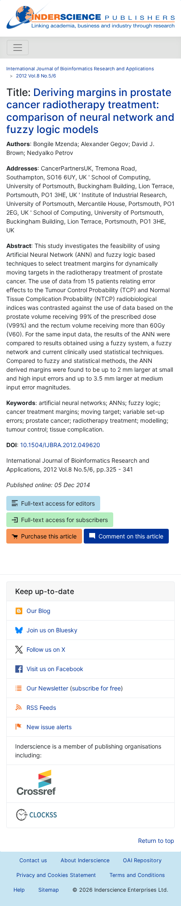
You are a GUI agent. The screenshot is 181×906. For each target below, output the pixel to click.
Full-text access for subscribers (64, 519)
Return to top (156, 840)
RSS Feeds (41, 707)
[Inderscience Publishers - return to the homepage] (90, 15)
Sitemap (48, 890)
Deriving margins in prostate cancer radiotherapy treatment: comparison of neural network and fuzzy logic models (90, 111)
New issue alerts (49, 726)
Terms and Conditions (137, 875)
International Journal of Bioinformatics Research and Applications (80, 69)
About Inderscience (85, 860)
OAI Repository (142, 860)
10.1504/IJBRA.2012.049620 (60, 444)
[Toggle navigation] (18, 47)
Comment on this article (130, 536)
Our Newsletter (48, 688)
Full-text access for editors (58, 503)
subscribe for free (96, 688)
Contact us (33, 860)
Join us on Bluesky (52, 630)
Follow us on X (46, 649)
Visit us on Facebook (55, 668)
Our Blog (39, 610)
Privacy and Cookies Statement (56, 875)
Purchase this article (49, 536)
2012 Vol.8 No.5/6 (36, 76)
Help (19, 890)
